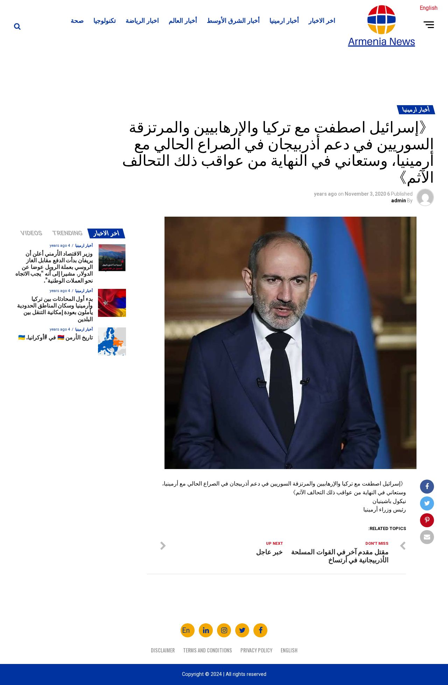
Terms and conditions (207, 650)
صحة (77, 20)
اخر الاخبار (322, 20)
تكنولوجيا (104, 20)
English (289, 650)
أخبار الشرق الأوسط (233, 20)
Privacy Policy (256, 650)
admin (398, 200)
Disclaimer (163, 650)
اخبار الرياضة (142, 20)
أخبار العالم (183, 20)
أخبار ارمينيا (284, 20)
